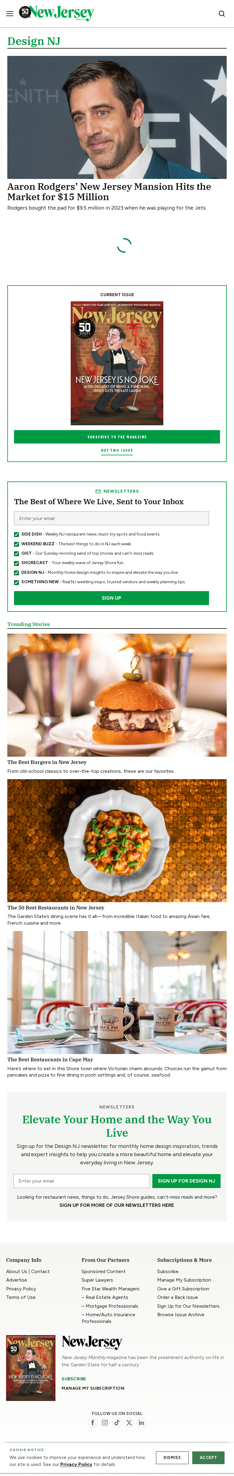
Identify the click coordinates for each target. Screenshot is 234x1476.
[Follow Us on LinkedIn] (141, 1422)
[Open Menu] (9, 14)
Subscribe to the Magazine (117, 436)
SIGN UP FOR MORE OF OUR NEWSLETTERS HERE (116, 1205)
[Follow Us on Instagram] (105, 1422)
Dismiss (172, 1457)
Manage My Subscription (93, 1388)
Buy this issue (117, 450)
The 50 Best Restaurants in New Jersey (56, 907)
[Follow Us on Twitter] (129, 1422)
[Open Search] (222, 14)
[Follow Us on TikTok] (117, 1422)
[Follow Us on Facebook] (93, 1422)
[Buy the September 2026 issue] (117, 363)
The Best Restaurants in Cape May (50, 1059)
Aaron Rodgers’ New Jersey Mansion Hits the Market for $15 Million (109, 191)
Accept (208, 1457)
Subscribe (74, 1378)
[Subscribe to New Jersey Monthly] (30, 1368)
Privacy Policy (76, 1464)
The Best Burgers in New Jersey (47, 762)
